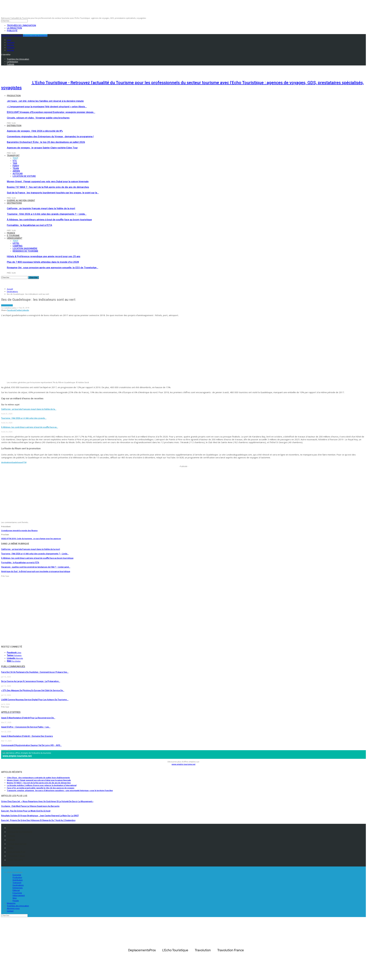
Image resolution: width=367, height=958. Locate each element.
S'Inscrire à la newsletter (12, 35)
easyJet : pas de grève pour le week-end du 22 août (25, 811)
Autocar (18, 173)
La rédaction (14, 28)
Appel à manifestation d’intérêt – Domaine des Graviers (27, 736)
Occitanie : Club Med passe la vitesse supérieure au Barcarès (30, 806)
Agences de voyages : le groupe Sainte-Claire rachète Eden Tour (42, 147)
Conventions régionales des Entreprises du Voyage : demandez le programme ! (50, 136)
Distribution (14, 125)
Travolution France (16, 856)
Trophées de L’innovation (18, 905)
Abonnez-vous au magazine (35, 35)
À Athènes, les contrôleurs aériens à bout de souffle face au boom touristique (49, 219)
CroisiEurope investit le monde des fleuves (19, 530)
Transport (13, 155)
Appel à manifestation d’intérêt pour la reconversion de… (28, 718)
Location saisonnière (25, 248)
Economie (17, 875)
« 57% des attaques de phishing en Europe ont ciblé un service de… (32, 690)
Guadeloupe (17, 462)
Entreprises (18, 887)
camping (18, 246)
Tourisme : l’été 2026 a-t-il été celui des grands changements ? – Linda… (46, 214)
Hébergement (14, 238)
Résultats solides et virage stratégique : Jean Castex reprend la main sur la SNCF (40, 815)
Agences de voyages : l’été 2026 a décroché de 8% (35, 130)
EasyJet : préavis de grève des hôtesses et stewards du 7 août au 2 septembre (38, 820)
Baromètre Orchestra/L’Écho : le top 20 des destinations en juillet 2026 (46, 142)
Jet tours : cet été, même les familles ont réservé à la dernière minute (45, 101)
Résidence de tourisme (25, 251)
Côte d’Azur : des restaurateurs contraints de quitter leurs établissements (38, 778)
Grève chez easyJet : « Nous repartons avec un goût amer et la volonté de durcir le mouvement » (47, 801)
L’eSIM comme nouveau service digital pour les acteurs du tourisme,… (35, 699)
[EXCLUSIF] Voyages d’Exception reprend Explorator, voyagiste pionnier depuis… (51, 112)
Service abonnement (16, 844)
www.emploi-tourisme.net (17, 755)
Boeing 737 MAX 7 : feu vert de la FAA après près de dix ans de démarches (48, 187)
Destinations (14, 203)
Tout (15, 158)
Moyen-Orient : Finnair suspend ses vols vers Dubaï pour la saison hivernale (48, 181)
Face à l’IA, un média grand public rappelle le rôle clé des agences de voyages (40, 788)
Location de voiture (24, 176)
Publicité (12, 30)
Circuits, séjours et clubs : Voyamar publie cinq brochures (38, 117)
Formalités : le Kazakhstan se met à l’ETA (29, 225)
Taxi (15, 163)
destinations (6, 462)
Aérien (16, 171)
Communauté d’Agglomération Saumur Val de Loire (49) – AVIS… (31, 745)
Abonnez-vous (13, 908)
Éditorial (16, 890)
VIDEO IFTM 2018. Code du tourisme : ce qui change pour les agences (31, 539)
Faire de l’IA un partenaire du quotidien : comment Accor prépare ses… (35, 672)
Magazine (11, 903)
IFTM (24, 462)
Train (16, 168)
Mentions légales (15, 828)
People (16, 900)
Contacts (11, 836)
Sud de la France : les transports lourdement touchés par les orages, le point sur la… (53, 192)
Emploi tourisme (15, 860)
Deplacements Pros (16, 852)
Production (14, 95)
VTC (15, 160)
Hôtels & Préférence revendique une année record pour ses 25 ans (43, 256)
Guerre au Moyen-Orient (21, 200)
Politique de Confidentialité (19, 832)
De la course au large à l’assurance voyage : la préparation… (30, 681)
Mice (15, 898)
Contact (10, 911)
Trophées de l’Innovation (21, 25)
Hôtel (16, 243)
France (11, 233)
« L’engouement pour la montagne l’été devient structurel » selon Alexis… (47, 106)
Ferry (16, 166)
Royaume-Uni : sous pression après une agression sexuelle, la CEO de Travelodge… (52, 267)
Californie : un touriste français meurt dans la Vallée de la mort (41, 208)
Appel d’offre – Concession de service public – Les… (25, 727)
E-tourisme (13, 235)
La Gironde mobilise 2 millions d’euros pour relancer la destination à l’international (41, 785)
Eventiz (10, 848)
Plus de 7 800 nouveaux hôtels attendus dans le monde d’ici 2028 (43, 262)
